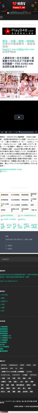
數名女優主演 (20, 385)
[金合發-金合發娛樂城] (27, 228)
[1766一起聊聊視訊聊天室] (27, 215)
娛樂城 (16, 406)
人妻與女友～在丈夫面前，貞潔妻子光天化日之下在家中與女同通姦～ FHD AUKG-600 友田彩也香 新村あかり (18, 62)
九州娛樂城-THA (5, 338)
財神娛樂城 (4, 331)
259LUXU (3, 365)
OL (16, 368)
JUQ (34, 365)
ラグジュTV (33, 375)
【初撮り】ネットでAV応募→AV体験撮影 (12, 371)
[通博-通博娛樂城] (7, 215)
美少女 (3, 391)
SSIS (21, 368)
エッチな (29, 371)
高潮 (31, 391)
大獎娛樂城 (4, 327)
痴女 (19, 388)
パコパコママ (16, 375)
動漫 (2, 298)
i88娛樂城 (3, 342)
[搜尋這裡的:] (19, 259)
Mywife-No (4, 368)
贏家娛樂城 (4, 351)
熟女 (14, 388)
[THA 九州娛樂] (9, 227)
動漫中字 (4, 301)
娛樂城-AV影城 (24, 406)
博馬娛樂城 (4, 333)
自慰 (8, 391)
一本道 (3, 378)
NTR (11, 368)
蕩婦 (14, 391)
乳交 (19, 378)
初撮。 (16, 381)
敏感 (12, 385)
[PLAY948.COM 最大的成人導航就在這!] (19, 34)
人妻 (29, 378)
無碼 (2, 308)
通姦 (30, 239)
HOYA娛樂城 (4, 347)
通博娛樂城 (4, 329)
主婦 (14, 378)
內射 (10, 381)
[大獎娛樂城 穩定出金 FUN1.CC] (19, 13)
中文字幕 (4, 295)
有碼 (6, 236)
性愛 (7, 385)
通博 (1, 349)
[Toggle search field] (37, 17)
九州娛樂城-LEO (5, 336)
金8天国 (25, 391)
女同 (14, 239)
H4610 (28, 365)
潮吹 (2, 388)
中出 (8, 378)
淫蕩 (34, 385)
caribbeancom (13, 365)
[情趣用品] (21, 219)
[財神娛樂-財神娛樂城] (34, 227)
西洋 (2, 311)
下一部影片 (8, 249)
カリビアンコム (5, 375)
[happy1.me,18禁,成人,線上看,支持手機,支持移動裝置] (19, 5)
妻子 (26, 381)
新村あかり (20, 239)
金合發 (2, 344)
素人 (24, 388)
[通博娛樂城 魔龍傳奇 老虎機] (11, 169)
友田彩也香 (8, 239)
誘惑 (19, 391)
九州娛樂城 (4, 340)
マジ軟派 (24, 375)
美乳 (29, 388)
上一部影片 (8, 245)
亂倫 (24, 378)
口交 (21, 381)
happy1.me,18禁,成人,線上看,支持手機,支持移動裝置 (18, 401)
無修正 (8, 388)
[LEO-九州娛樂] (20, 228)
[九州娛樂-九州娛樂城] (8, 219)
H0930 (22, 365)
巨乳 (2, 385)
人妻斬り (3, 381)
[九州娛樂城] (14, 228)
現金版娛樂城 (33, 406)
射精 (32, 381)
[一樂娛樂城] (3, 171)
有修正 (27, 239)
